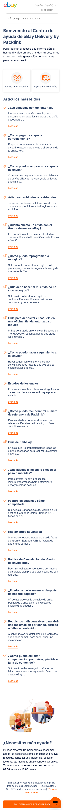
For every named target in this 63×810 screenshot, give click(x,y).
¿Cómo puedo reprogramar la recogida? (28, 257)
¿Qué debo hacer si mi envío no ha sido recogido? (32, 288)
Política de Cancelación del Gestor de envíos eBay (32, 561)
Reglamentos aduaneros (25, 532)
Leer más (13, 125)
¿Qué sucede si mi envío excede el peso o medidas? (32, 471)
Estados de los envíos (23, 383)
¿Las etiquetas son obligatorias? (30, 108)
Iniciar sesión (46, 9)
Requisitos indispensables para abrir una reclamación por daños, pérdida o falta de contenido (33, 625)
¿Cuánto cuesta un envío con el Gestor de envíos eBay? (30, 226)
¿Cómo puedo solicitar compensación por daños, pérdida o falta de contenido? (33, 659)
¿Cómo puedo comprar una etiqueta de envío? (33, 168)
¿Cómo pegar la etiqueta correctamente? (25, 137)
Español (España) (44, 5)
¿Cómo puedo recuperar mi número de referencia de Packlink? (33, 412)
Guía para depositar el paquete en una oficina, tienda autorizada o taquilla (31, 321)
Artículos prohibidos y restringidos (32, 197)
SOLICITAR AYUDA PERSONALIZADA (32, 804)
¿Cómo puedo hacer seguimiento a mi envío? (32, 354)
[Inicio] (11, 4)
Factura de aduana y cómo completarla (26, 502)
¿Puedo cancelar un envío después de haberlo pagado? (32, 592)
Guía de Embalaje (20, 442)
